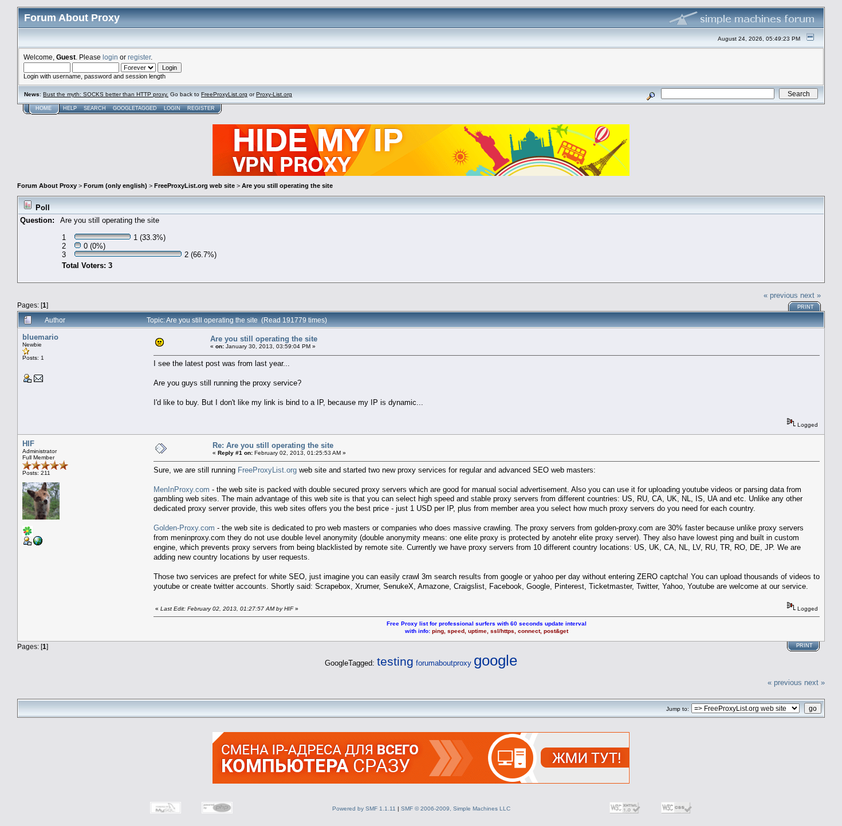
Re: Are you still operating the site (273, 445)
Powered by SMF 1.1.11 (364, 808)
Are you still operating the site (287, 185)
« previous (781, 295)
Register (201, 108)
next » (810, 295)
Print (805, 307)
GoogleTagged (135, 108)
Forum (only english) (115, 185)
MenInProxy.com (182, 489)
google (495, 660)
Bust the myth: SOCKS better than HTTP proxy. (105, 94)
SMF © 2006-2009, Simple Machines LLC (455, 808)
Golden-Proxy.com (184, 528)
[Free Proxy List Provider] (37, 543)
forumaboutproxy (443, 663)
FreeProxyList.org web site (194, 185)
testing (395, 661)
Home (44, 108)
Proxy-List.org (274, 94)
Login (172, 108)
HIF (28, 443)
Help (70, 108)
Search (95, 108)
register (139, 57)
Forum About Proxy (47, 185)
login (110, 57)
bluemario (40, 337)
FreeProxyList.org (224, 94)
